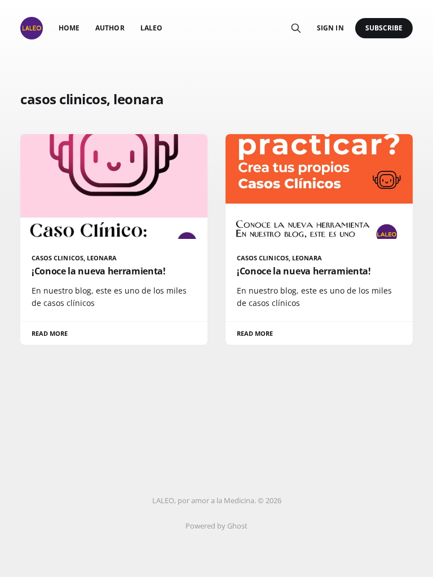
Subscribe (384, 28)
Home (69, 28)
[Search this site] (296, 28)
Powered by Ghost (216, 526)
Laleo (151, 28)
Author (109, 28)
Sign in (330, 28)
